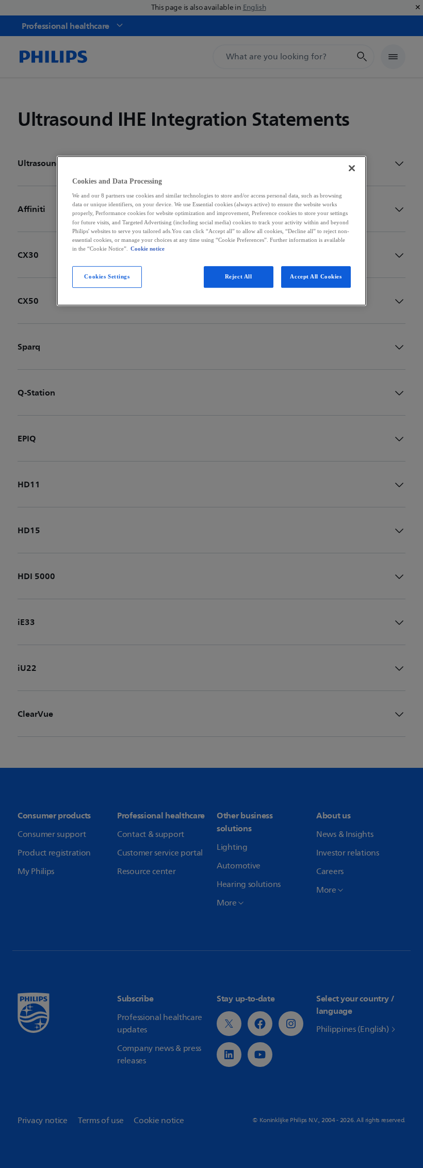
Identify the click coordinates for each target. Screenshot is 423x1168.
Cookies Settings (106, 276)
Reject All (238, 276)
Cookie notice (148, 248)
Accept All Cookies (315, 276)
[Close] (351, 168)
